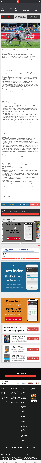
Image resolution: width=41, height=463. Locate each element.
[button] (13, 227)
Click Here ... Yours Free (13, 238)
